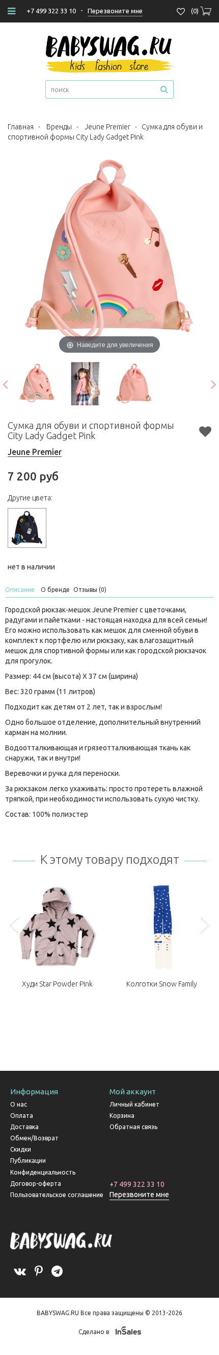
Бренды (59, 127)
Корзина (122, 1115)
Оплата (21, 1115)
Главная (21, 127)
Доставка (24, 1126)
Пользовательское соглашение (56, 1194)
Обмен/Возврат (34, 1138)
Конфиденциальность (42, 1172)
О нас (18, 1104)
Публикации (28, 1160)
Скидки (20, 1149)
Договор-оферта (35, 1183)
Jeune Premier (107, 127)
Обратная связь (133, 1126)
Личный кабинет (134, 1104)
